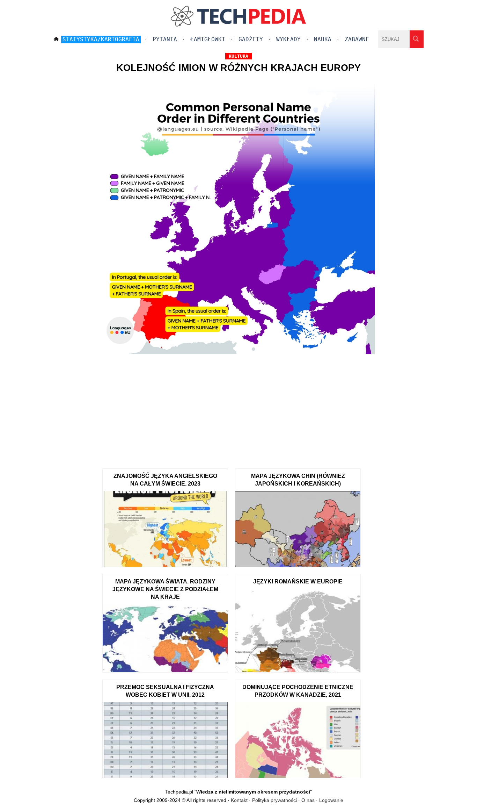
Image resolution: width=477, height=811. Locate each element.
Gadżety (251, 39)
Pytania (165, 39)
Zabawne (357, 39)
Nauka (322, 39)
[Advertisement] (238, 409)
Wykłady (288, 39)
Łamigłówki (207, 39)
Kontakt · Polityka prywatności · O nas (273, 800)
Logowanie (331, 800)
